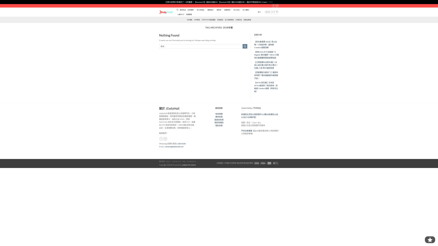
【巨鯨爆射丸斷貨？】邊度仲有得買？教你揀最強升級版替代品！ (266, 75)
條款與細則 (219, 122)
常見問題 (219, 114)
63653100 (181, 143)
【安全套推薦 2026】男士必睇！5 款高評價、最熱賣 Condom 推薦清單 (265, 45)
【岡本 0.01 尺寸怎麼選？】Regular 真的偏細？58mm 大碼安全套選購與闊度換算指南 (266, 55)
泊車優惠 (219, 163)
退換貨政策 (219, 120)
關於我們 (162, 161)
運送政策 (219, 117)
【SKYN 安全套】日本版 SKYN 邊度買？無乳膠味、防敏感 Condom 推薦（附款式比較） (266, 86)
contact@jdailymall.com (174, 146)
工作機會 (226, 163)
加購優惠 (189, 14)
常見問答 (233, 163)
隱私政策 (219, 125)
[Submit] (245, 46)
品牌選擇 (191, 10)
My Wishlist (191, 161)
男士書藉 (246, 10)
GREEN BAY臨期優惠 (208, 20)
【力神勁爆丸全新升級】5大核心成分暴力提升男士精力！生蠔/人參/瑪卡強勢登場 (266, 65)
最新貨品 (183, 10)
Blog (168, 161)
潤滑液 (219, 10)
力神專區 (197, 20)
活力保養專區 (229, 20)
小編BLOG (180, 14)
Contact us (176, 161)
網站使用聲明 (248, 163)
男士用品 (236, 10)
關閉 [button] (271, 2)
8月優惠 (189, 20)
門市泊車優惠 (247, 131)
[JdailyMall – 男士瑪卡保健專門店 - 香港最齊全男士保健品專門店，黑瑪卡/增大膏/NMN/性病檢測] (166, 12)
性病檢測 (220, 20)
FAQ (183, 161)
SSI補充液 (238, 20)
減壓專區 (227, 10)
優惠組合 (210, 10)
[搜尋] (177, 10)
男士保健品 (200, 10)
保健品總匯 (247, 20)
